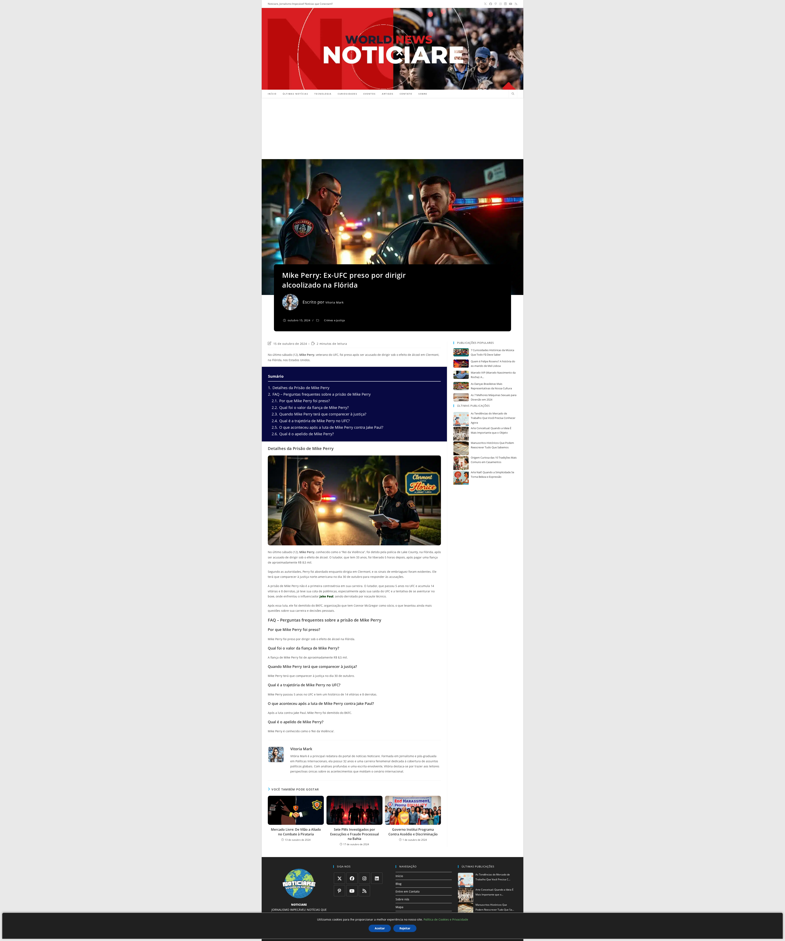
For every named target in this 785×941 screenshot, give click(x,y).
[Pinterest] (339, 890)
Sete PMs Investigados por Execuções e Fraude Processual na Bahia (354, 834)
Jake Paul (326, 596)
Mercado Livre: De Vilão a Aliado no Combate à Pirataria (296, 831)
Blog (398, 884)
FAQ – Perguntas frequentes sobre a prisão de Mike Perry (319, 394)
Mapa (399, 907)
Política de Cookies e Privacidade (446, 919)
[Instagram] (364, 878)
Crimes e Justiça (334, 320)
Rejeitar (404, 928)
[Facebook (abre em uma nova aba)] (490, 4)
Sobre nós (402, 899)
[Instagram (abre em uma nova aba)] (500, 4)
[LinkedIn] (376, 878)
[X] (339, 878)
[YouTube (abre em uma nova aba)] (511, 4)
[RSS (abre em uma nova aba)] (515, 4)
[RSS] (364, 890)
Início (399, 876)
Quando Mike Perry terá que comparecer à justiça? (319, 414)
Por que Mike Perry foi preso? (301, 400)
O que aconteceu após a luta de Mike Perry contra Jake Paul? (327, 427)
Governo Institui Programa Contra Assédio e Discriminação (413, 831)
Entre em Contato (407, 891)
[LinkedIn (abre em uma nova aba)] (505, 4)
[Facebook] (352, 878)
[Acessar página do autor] (276, 754)
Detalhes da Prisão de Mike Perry (298, 387)
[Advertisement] (392, 128)
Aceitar (380, 928)
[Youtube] (352, 890)
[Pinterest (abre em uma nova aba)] (495, 4)
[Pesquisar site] (513, 94)
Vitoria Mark (334, 302)
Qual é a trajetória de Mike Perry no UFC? (311, 420)
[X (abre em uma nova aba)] (485, 4)
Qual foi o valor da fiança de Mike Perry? (310, 407)
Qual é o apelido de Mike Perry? (303, 433)
